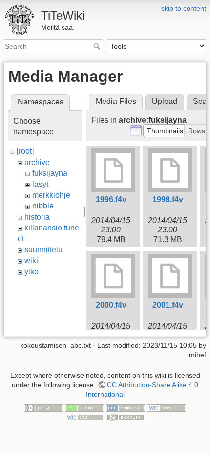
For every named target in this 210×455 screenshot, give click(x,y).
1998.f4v (167, 199)
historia (37, 217)
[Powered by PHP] (125, 407)
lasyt (40, 184)
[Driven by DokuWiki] (125, 417)
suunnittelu (43, 250)
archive (37, 162)
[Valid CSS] (84, 417)
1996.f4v (111, 199)
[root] (25, 151)
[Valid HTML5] (166, 407)
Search (98, 46)
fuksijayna (49, 173)
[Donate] (84, 407)
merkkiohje (51, 195)
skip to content (183, 8)
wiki (31, 260)
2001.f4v (167, 305)
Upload (164, 101)
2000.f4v (111, 305)
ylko (31, 272)
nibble (43, 206)
